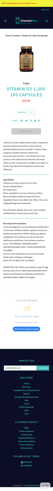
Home (8, 35)
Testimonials (26, 434)
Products (16, 35)
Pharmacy (26, 387)
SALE (26, 410)
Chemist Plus (33, 485)
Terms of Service (26, 444)
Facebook (27, 462)
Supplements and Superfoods (27, 390)
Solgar (26, 83)
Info (26, 413)
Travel (26, 403)
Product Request (26, 431)
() (45, 9)
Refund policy (27, 448)
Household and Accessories (26, 397)
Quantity (22, 112)
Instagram (27, 465)
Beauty (26, 393)
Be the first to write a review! (26, 329)
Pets (26, 400)
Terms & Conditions (26, 441)
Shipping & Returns (26, 438)
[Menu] (5, 21)
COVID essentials (26, 407)
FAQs (26, 428)
